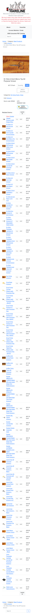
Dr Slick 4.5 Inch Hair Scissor (9, 180)
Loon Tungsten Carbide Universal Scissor (9, 579)
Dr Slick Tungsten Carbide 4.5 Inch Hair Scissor (9, 250)
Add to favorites (22, 90)
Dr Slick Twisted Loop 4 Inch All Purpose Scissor (10, 269)
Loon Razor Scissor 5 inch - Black (10, 550)
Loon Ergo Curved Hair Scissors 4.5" (10, 498)
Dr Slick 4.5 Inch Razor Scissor (9, 186)
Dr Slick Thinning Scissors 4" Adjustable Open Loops (9, 221)
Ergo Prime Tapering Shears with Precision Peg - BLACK (10, 349)
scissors (9, 43)
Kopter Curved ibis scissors (9, 423)
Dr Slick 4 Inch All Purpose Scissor (10, 153)
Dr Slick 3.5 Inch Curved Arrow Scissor (10, 132)
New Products (18, 41)
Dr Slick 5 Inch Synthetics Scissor (10, 192)
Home (4, 41)
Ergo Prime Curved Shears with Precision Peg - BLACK (10, 299)
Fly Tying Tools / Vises (17, 95)
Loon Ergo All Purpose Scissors (10, 461)
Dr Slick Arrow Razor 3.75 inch (10, 198)
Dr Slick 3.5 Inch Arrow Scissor (9, 126)
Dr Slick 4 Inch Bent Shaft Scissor (10, 159)
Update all (22, 112)
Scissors (9, 98)
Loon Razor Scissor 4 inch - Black (10, 537)
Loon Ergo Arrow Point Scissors (9, 484)
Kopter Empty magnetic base (10, 430)
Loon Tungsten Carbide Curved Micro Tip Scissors (10, 569)
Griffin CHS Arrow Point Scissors (9, 358)
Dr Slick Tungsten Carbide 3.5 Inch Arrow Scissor (9, 231)
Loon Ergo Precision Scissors (9, 517)
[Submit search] (24, 36)
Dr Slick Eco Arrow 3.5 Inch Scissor (9, 213)
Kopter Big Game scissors (9, 417)
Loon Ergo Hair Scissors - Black (10, 510)
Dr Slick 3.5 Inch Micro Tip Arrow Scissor (10, 139)
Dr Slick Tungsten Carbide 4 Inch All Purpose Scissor (10, 241)
